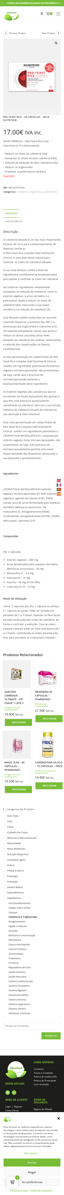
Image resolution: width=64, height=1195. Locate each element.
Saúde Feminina (17, 972)
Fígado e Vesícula (17, 926)
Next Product (48, 33)
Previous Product (17, 33)
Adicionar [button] (19, 722)
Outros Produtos (17, 949)
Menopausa (41, 703)
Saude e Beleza (15, 887)
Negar (32, 1172)
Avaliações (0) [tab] (13, 221)
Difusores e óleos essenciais (21, 837)
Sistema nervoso (17, 999)
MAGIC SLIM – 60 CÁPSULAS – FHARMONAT (14, 766)
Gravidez (13, 930)
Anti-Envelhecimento (20, 903)
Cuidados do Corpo (17, 832)
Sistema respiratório (19, 1004)
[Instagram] (14, 1092)
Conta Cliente (12, 1110)
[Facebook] (7, 1092)
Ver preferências (32, 1182)
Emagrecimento (12, 707)
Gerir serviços (31, 1152)
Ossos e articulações (45, 770)
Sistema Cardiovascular (21, 981)
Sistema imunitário (18, 995)
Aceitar (32, 1162)
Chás (9, 821)
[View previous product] (5, 33)
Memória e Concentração (22, 935)
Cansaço (13, 912)
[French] (59, 484)
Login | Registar (13, 1106)
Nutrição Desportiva (17, 854)
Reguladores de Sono (20, 967)
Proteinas (14, 962)
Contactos (39, 1069)
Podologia (12, 876)
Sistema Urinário (17, 1008)
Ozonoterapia (16, 953)
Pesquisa (51, 1035)
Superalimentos (15, 892)
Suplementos (50, 191)
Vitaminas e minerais (19, 1013)
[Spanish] (59, 493)
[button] (58, 1118)
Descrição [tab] (11, 213)
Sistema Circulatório (19, 985)
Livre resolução (41, 1084)
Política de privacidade (41, 1190)
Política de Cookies (19, 1190)
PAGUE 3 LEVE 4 (15, 870)
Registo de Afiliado (43, 1109)
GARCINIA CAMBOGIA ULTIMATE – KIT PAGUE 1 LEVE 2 (13, 697)
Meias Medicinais (16, 848)
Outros (11, 865)
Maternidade (14, 843)
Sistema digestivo (18, 990)
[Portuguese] (59, 489)
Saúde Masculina (17, 976)
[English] (59, 480)
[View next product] (58, 33)
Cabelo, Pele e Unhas (19, 907)
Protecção (12, 881)
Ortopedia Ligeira (16, 859)
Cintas (10, 826)
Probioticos (15, 958)
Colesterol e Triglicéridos (29, 191)
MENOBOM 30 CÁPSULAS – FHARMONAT (43, 695)
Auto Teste (12, 815)
